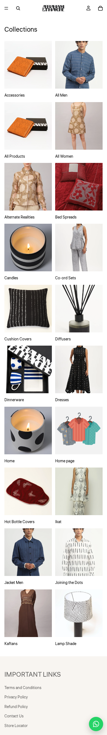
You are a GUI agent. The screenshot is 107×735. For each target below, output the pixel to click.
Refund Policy (16, 706)
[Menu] (6, 8)
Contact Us (14, 716)
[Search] (18, 8)
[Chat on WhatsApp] (96, 724)
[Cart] (100, 8)
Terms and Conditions (22, 688)
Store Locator (16, 725)
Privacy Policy (16, 697)
